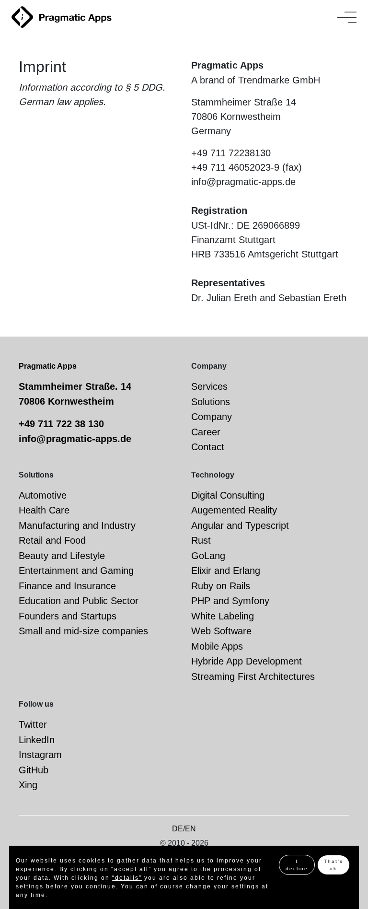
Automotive (43, 495)
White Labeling (222, 616)
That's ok (333, 865)
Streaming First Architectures (253, 676)
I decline (297, 865)
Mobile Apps (217, 646)
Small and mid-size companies (83, 631)
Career (205, 432)
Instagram (40, 754)
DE (177, 829)
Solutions (210, 402)
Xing (28, 785)
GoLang (208, 555)
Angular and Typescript (240, 525)
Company (211, 416)
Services (209, 386)
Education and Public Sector (78, 600)
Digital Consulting (227, 495)
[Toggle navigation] (346, 17)
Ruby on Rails (220, 586)
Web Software (221, 631)
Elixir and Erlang (225, 570)
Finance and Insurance (67, 586)
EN (190, 829)
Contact (207, 447)
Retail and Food (52, 540)
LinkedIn (37, 740)
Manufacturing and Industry (77, 525)
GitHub (33, 770)
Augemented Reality (234, 510)
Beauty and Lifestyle (62, 555)
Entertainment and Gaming (76, 570)
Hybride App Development (246, 661)
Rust (201, 540)
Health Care (44, 510)
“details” (127, 878)
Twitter (33, 724)
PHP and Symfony (230, 600)
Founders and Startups (67, 616)
